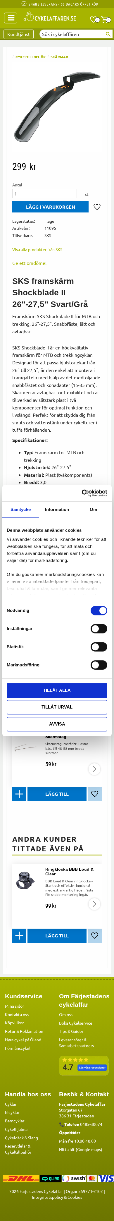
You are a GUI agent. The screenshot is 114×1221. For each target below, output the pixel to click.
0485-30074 (91, 1124)
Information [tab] (57, 509)
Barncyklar (14, 1120)
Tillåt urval (57, 706)
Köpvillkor (14, 1022)
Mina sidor (14, 1006)
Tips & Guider (71, 1031)
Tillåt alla (57, 690)
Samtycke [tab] (21, 509)
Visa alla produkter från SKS (37, 249)
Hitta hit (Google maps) (80, 1149)
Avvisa (57, 723)
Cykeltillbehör (18, 1152)
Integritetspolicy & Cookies (57, 1197)
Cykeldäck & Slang (21, 1137)
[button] (93, 20)
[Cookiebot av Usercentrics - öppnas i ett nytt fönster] (82, 493)
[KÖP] (50, 206)
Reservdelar (16, 1145)
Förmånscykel (17, 1048)
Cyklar (10, 1104)
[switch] (99, 628)
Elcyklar (12, 1112)
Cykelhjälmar (17, 1129)
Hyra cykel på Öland (23, 1039)
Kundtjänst (18, 34)
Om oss (65, 1014)
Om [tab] (93, 509)
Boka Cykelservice (75, 1022)
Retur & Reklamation (24, 1031)
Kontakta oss (17, 1014)
